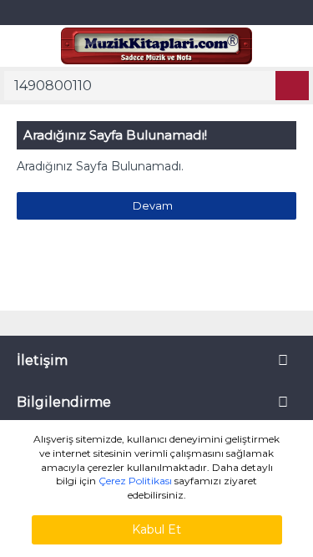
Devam (153, 205)
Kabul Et (156, 529)
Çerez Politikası (135, 480)
